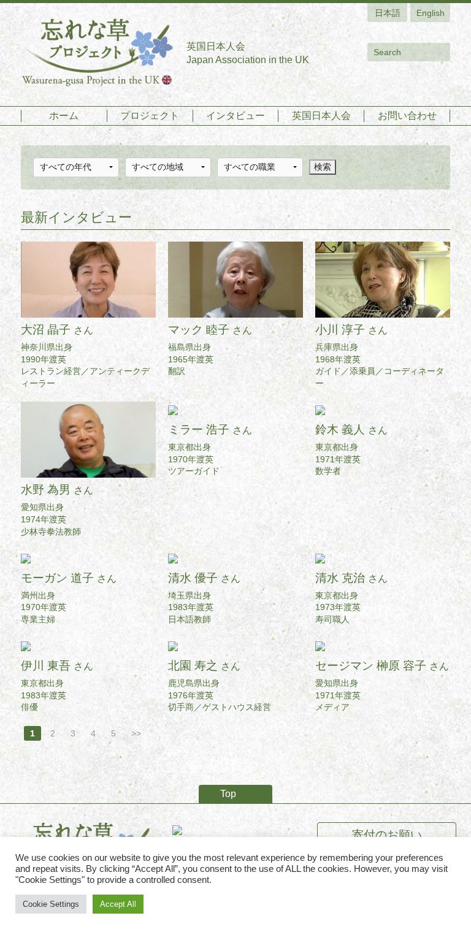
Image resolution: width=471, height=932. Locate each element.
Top (228, 794)
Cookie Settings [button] (51, 904)
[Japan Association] (235, 829)
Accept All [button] (118, 904)
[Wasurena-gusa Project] (97, 53)
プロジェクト (149, 115)
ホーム (63, 115)
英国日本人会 (321, 115)
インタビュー (235, 115)
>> (136, 733)
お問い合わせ (407, 115)
